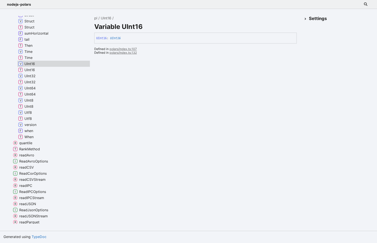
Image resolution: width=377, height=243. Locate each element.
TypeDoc (39, 237)
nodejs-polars (19, 4)
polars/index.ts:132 (123, 52)
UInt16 (106, 18)
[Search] (365, 4)
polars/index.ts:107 (123, 49)
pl (95, 18)
